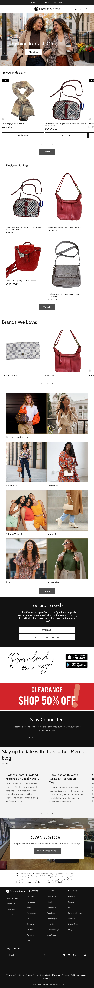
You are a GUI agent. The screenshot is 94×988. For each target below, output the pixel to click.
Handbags (31, 902)
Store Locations (12, 898)
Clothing (30, 896)
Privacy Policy (32, 975)
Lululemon (51, 907)
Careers (71, 902)
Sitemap (47, 978)
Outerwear (31, 935)
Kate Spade (52, 924)
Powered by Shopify (56, 984)
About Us (72, 896)
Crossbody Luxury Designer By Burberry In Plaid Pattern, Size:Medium (66, 125)
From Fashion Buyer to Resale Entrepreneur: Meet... (63, 778)
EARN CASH (47, 630)
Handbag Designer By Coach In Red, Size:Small (64, 227)
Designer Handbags (15, 437)
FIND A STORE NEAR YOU (47, 637)
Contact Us (10, 904)
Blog (70, 929)
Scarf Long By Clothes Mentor (13, 124)
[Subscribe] (66, 737)
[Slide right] (52, 144)
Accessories (53, 582)
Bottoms (10, 485)
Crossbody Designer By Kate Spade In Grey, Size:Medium (63, 295)
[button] (7, 9)
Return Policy (46, 975)
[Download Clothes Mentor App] (47, 674)
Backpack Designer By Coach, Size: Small (21, 281)
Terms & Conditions (15, 975)
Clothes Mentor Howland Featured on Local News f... (23, 776)
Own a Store (11, 909)
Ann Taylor (51, 935)
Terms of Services (61, 975)
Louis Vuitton (8, 375)
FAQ (70, 907)
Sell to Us (10, 915)
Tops (49, 437)
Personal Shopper (75, 913)
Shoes (50, 534)
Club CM (71, 918)
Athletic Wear (13, 534)
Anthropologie (53, 929)
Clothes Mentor (42, 984)
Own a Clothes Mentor (47, 851)
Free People (52, 918)
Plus (8, 582)
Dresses (51, 485)
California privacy (78, 975)
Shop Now (33, 52)
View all (47, 152)
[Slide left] (41, 144)
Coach (48, 375)
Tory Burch (51, 913)
